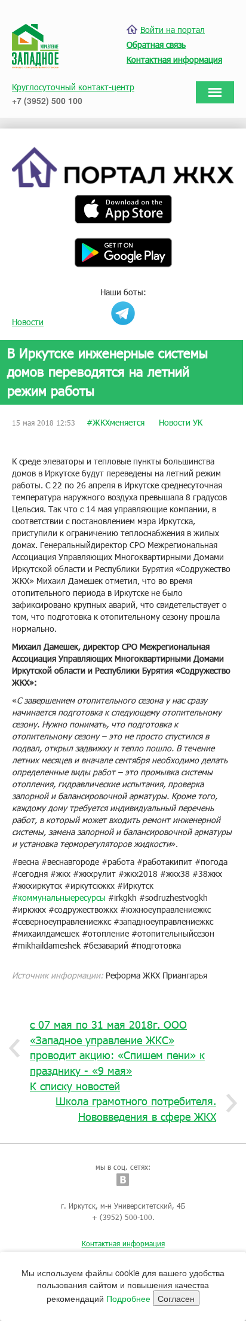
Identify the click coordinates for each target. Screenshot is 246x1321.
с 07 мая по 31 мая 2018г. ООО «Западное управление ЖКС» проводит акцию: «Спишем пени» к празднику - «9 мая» (117, 1047)
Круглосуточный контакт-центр (73, 87)
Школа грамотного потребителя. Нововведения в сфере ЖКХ (136, 1108)
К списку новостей (75, 1086)
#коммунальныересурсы (59, 897)
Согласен (176, 1298)
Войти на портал (172, 30)
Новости (28, 322)
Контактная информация (123, 1243)
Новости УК (180, 422)
